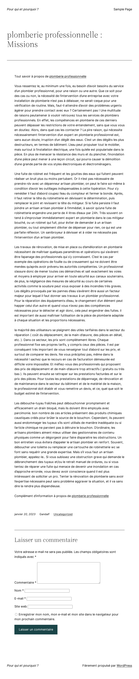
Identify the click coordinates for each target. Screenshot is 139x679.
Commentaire (25, 582)
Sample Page (123, 9)
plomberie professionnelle (67, 76)
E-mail (20, 598)
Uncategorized (63, 514)
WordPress (124, 665)
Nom (19, 590)
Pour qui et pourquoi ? (22, 9)
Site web (20, 606)
